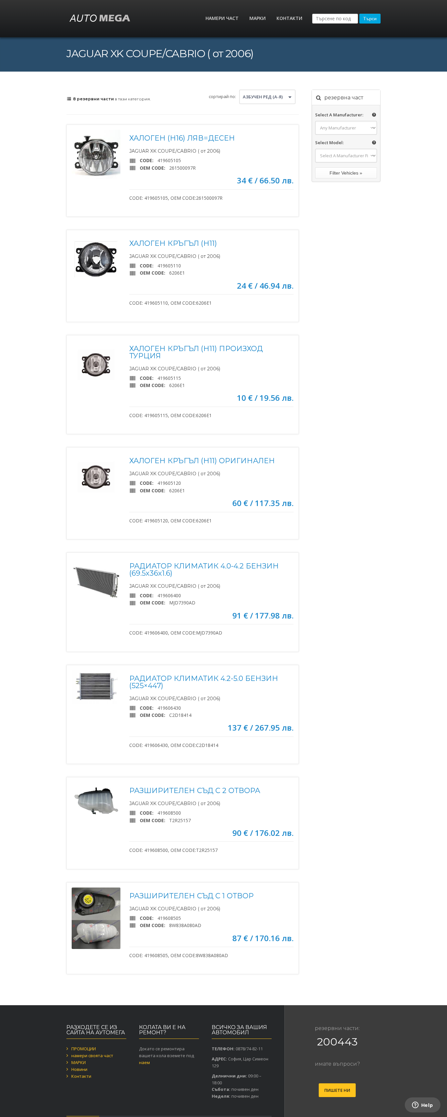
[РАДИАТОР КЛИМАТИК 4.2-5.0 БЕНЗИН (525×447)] (96, 687)
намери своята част (92, 1055)
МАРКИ (257, 18)
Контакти (81, 1076)
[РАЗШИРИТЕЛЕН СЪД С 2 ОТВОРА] (96, 800)
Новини (79, 1069)
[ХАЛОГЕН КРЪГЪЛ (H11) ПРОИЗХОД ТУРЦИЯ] (96, 364)
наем (144, 1062)
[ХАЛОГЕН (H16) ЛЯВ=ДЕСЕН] (96, 154)
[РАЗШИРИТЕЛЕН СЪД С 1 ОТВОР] (96, 918)
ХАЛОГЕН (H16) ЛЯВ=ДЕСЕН (182, 138)
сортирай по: (222, 96)
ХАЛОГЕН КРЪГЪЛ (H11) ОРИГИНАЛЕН (202, 460)
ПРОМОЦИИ (83, 1049)
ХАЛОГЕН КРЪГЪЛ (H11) (173, 243)
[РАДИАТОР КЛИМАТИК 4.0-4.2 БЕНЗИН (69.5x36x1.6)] (96, 582)
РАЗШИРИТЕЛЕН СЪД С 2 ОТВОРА (194, 790)
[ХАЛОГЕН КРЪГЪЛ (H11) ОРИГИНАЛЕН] (96, 476)
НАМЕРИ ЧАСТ (222, 18)
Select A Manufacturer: (339, 115)
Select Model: (329, 142)
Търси (370, 18)
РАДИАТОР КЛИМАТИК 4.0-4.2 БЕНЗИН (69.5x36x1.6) (204, 570)
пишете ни (337, 1090)
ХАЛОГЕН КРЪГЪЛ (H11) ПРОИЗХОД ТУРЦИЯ (196, 352)
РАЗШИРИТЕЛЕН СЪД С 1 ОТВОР (191, 895)
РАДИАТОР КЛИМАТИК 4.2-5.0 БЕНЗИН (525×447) (203, 682)
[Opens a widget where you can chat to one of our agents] (422, 1105)
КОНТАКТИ (289, 18)
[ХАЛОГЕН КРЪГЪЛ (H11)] (96, 259)
